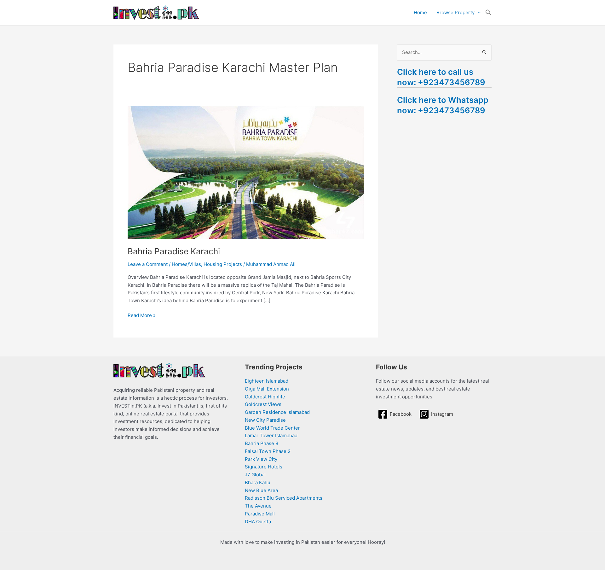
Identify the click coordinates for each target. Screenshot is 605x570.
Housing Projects (223, 264)
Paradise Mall (260, 514)
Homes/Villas (186, 264)
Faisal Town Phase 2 (268, 451)
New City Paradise (265, 420)
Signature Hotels (263, 467)
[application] (478, 12)
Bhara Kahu (257, 482)
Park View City (261, 459)
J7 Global (255, 475)
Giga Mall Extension (267, 389)
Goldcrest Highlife (265, 397)
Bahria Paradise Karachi (174, 251)
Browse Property (455, 12)
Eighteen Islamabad (266, 381)
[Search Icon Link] (488, 12)
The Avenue (258, 506)
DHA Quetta (258, 522)
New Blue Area (261, 490)
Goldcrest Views (263, 404)
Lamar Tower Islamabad (271, 435)
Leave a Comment (148, 264)
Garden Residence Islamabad (277, 412)
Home (420, 12)
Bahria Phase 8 (261, 443)
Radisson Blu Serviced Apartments (283, 498)
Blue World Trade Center (272, 428)
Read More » (142, 315)
